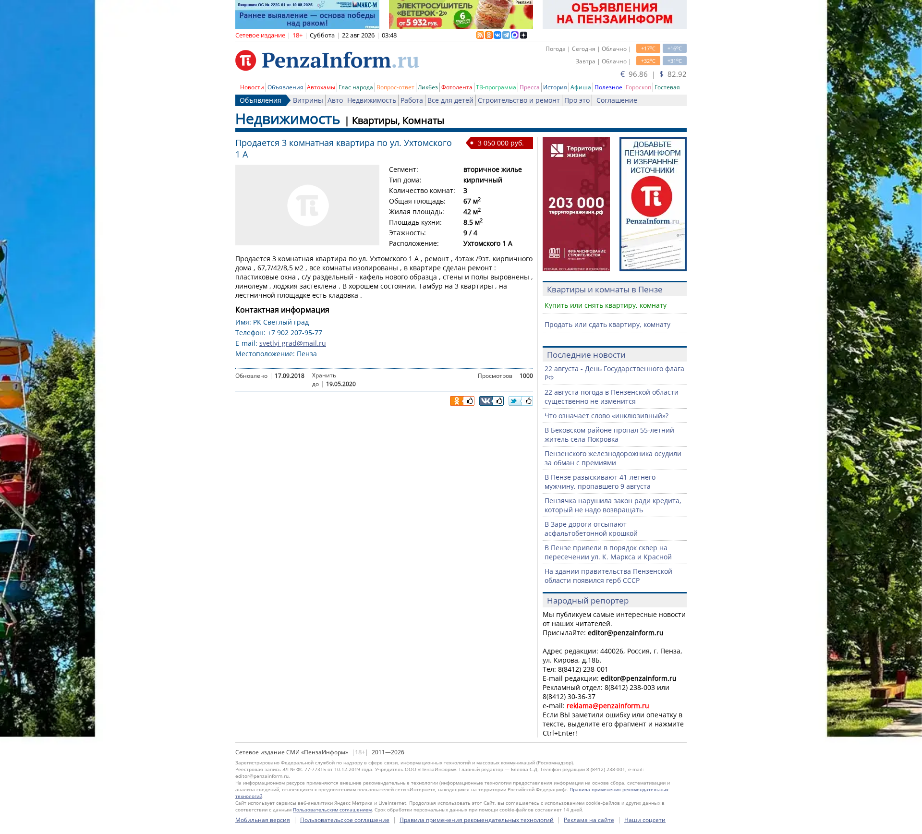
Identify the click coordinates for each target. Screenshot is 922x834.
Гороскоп (638, 87)
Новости (252, 87)
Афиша (580, 87)
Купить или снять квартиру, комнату (606, 305)
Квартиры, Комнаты (398, 120)
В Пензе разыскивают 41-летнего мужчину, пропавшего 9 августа (600, 481)
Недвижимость (371, 100)
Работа (411, 100)
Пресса (530, 87)
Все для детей (450, 100)
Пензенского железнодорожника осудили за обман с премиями (613, 458)
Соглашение (616, 100)
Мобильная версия (262, 820)
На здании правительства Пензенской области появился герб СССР (608, 576)
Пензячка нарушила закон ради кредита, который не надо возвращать (613, 505)
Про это (577, 100)
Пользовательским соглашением (332, 809)
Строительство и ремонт (519, 100)
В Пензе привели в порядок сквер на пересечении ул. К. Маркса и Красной (608, 552)
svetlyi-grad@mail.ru (292, 343)
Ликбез (428, 87)
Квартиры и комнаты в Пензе (605, 289)
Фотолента (457, 87)
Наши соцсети (645, 820)
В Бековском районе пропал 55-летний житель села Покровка (609, 434)
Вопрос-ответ (395, 87)
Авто (335, 100)
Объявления (285, 87)
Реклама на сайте (589, 820)
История (555, 87)
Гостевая (667, 87)
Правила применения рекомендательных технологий (477, 820)
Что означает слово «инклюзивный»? (606, 415)
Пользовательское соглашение (344, 820)
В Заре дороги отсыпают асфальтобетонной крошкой (591, 529)
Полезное (608, 87)
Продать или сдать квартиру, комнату (607, 324)
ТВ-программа (496, 87)
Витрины (308, 100)
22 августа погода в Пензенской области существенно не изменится (612, 396)
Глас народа (356, 87)
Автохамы (321, 87)
